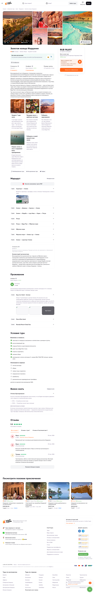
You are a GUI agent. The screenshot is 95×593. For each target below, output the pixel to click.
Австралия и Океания (8, 585)
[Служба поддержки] (89, 589)
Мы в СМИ (49, 542)
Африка (5, 580)
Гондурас (41, 575)
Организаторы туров (52, 535)
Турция (81, 577)
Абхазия (27, 575)
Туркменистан (83, 575)
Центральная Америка (9, 587)
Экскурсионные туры (33, 171)
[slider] (24, 42)
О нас (48, 544)
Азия (4, 577)
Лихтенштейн (55, 580)
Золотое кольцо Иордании (27, 437)
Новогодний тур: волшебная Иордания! (36, 503)
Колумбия (55, 575)
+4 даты (15, 508)
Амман (21, 51)
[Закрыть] (53, 188)
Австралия (28, 577)
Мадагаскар (55, 585)
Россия (68, 587)
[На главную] (8, 3)
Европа (5, 575)
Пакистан (68, 575)
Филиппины (83, 587)
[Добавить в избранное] (22, 484)
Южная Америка (7, 590)
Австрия (27, 580)
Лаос (53, 577)
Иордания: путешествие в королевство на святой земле (13, 503)
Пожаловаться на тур (72, 75)
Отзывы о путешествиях (53, 537)
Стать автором (69, 523)
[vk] (79, 531)
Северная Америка (8, 582)
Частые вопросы (51, 540)
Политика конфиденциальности (24, 564)
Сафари (43, 171)
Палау (67, 577)
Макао (54, 587)
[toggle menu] (2, 3)
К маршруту (14, 70)
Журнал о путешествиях (53, 549)
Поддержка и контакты (53, 554)
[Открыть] (53, 208)
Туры (48, 530)
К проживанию (30, 70)
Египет (40, 582)
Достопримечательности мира (55, 552)
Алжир (27, 585)
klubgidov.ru (51, 566)
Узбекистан (83, 580)
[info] (26, 534)
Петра (25, 51)
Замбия (41, 585)
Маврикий (55, 582)
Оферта (15, 564)
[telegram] (83, 531)
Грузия (40, 580)
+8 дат (59, 508)
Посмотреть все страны (31, 590)
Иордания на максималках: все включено (79, 503)
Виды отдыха (50, 532)
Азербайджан (28, 582)
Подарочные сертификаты (54, 547)
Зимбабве (41, 587)
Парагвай (68, 580)
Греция (41, 577)
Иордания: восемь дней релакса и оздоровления (57, 503)
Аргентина (28, 587)
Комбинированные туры (18, 171)
